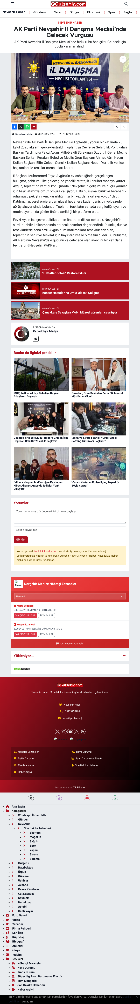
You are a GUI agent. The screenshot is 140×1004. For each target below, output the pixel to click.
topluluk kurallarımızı (46, 551)
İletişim (17, 954)
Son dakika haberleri (37, 828)
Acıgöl (22, 906)
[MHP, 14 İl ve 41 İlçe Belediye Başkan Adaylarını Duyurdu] (41, 374)
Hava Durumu (84, 751)
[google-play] (78, 739)
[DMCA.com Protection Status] (22, 669)
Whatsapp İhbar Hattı (31, 815)
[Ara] (126, 4)
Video (16, 919)
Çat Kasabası (26, 893)
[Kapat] (138, 997)
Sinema (34, 858)
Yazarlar (17, 924)
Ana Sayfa (18, 806)
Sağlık (127, 12)
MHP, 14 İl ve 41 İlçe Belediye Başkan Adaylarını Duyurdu (36, 395)
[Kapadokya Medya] (22, 333)
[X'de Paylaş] (21, 126)
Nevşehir (23, 824)
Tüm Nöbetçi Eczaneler (71, 643)
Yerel (57, 12)
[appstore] (60, 739)
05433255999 (72, 711)
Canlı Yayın (25, 911)
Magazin (35, 837)
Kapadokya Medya (24, 134)
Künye (16, 950)
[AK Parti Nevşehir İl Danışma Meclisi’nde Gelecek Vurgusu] (70, 87)
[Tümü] (124, 655)
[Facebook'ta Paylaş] (14, 126)
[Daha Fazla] (34, 126)
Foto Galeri (19, 915)
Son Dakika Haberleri (87, 765)
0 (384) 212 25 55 (26, 615)
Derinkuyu (24, 902)
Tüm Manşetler (26, 765)
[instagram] (59, 798)
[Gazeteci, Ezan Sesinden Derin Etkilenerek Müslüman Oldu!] (99, 374)
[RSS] (83, 731)
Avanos (22, 885)
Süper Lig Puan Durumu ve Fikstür (39, 976)
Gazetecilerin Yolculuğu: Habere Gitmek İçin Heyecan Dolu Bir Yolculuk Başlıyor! (41, 439)
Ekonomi (93, 12)
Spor (111, 12)
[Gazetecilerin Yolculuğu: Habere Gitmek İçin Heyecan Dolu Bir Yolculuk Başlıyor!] (41, 418)
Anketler (17, 946)
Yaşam (34, 850)
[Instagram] (64, 731)
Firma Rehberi (21, 928)
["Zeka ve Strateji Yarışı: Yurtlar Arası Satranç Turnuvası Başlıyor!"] (99, 418)
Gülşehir (23, 863)
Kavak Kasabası (28, 889)
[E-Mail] (36, 339)
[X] (57, 731)
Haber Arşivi (25, 772)
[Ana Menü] (12, 4)
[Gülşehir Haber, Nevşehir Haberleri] (68, 4)
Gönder (21, 539)
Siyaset (34, 854)
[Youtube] (70, 731)
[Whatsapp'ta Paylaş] (27, 126)
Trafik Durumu (26, 758)
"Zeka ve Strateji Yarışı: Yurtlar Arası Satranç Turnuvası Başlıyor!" (94, 439)
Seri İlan (17, 932)
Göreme (23, 876)
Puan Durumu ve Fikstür (88, 758)
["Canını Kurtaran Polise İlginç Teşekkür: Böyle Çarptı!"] (99, 463)
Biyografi (18, 941)
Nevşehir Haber (14, 12)
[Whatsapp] (76, 731)
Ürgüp (21, 871)
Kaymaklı (23, 898)
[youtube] (87, 798)
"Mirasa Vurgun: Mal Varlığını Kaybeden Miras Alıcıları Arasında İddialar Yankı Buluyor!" (38, 485)
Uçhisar (22, 880)
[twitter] (31, 798)
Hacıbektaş (25, 867)
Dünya (74, 12)
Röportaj (18, 937)
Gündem (39, 12)
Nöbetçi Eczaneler (28, 751)
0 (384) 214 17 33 (26, 634)
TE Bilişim (79, 787)
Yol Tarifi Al (47, 615)
